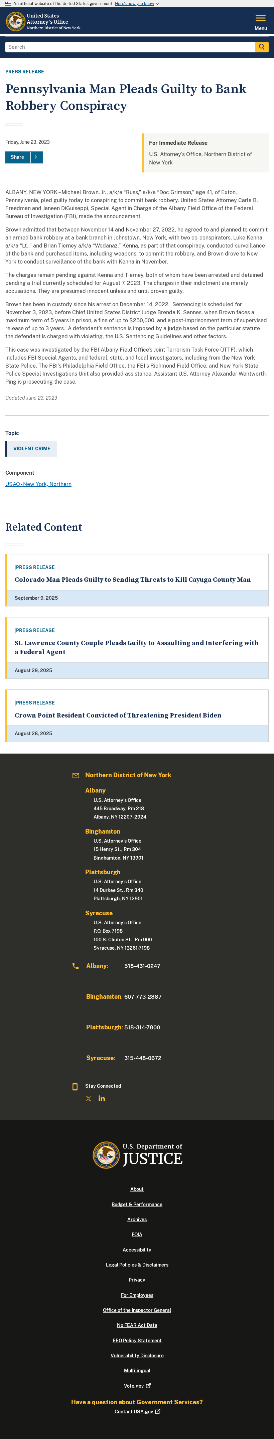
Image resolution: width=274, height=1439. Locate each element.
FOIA (137, 1234)
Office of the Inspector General (137, 1310)
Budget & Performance (137, 1204)
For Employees (137, 1295)
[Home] (45, 29)
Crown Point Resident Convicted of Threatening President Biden (118, 715)
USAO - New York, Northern (38, 484)
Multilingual (137, 1370)
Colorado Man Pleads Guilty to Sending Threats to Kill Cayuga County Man (133, 580)
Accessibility (137, 1250)
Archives (137, 1219)
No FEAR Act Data (137, 1325)
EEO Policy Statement (137, 1340)
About (137, 1189)
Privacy (137, 1280)
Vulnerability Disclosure (137, 1355)
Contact (134, 1411)
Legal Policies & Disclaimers (137, 1265)
